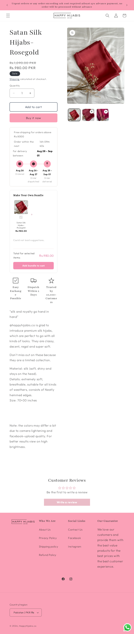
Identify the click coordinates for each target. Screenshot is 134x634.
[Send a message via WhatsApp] (127, 627)
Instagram (74, 546)
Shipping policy (48, 546)
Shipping (15, 79)
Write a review (67, 502)
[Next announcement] (127, 5)
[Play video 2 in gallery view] (102, 115)
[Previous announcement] (7, 5)
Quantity (15, 85)
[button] (8, 15)
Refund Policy (48, 555)
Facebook (74, 538)
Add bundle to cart (33, 265)
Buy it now (33, 118)
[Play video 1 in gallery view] (88, 115)
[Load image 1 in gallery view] (74, 115)
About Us (45, 529)
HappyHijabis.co (27, 626)
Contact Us (75, 529)
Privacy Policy (48, 538)
